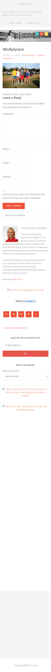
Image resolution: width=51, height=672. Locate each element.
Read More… (18, 279)
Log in (35, 665)
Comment (8, 113)
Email (6, 162)
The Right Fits (25, 35)
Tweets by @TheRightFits (15, 328)
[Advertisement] (12, 456)
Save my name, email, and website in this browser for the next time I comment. (24, 196)
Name (6, 148)
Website (7, 176)
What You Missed (11, 371)
